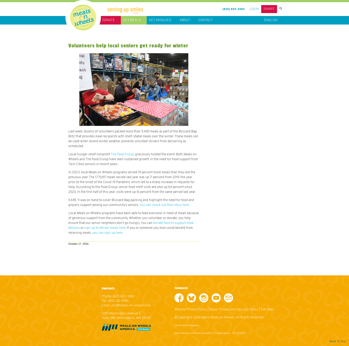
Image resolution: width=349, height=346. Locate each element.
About (185, 20)
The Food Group (122, 154)
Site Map (267, 309)
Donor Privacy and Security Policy (233, 309)
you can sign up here (107, 233)
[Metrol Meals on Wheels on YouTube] (216, 298)
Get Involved (160, 20)
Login (254, 9)
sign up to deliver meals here (105, 228)
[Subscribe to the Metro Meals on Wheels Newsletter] (228, 298)
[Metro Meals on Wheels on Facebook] (179, 298)
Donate (269, 9)
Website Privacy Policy (190, 309)
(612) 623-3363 (233, 9)
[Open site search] (280, 8)
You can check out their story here (164, 205)
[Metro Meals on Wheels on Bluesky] (191, 298)
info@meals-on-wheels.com (131, 305)
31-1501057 (238, 333)
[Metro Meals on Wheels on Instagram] (203, 298)
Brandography (191, 325)
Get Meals (132, 20)
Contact (205, 20)
